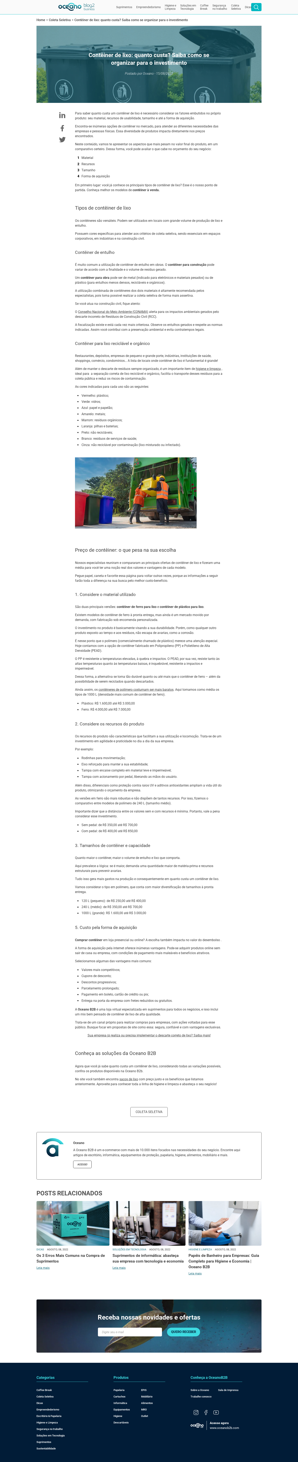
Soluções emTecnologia (188, 7)
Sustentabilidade (46, 1448)
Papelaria (119, 1390)
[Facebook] (206, 1413)
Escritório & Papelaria (48, 1416)
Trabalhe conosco (201, 1396)
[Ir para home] (76, 7)
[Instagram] (196, 1413)
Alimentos (147, 1403)
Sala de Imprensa (228, 1390)
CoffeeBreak (204, 7)
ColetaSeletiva (236, 7)
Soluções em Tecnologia (50, 1435)
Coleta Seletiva (149, 1112)
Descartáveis (121, 1422)
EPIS (144, 1390)
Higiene (118, 1416)
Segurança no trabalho (49, 1429)
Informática (120, 1403)
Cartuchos (119, 1396)
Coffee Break (44, 1390)
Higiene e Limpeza (47, 1422)
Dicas (248, 7)
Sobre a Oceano (200, 1390)
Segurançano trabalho (219, 7)
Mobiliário (146, 1396)
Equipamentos (122, 1409)
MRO (144, 1409)
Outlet (144, 1416)
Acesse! (82, 1164)
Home (40, 20)
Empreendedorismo (148, 7)
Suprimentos (124, 7)
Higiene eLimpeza (170, 7)
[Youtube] (216, 1412)
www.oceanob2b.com (224, 1425)
